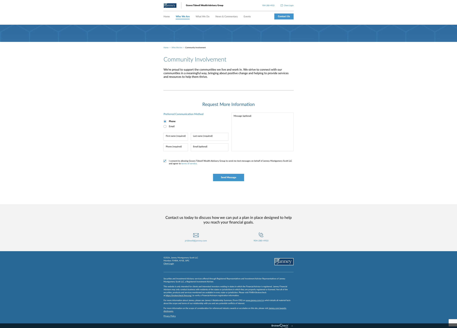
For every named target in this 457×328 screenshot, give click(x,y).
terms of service (189, 164)
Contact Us (284, 16)
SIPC (187, 261)
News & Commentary (226, 16)
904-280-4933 (261, 241)
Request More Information (228, 104)
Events (247, 16)
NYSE (181, 261)
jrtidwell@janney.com (196, 241)
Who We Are (183, 16)
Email (172, 126)
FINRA (175, 261)
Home (167, 16)
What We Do (202, 16)
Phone (172, 121)
